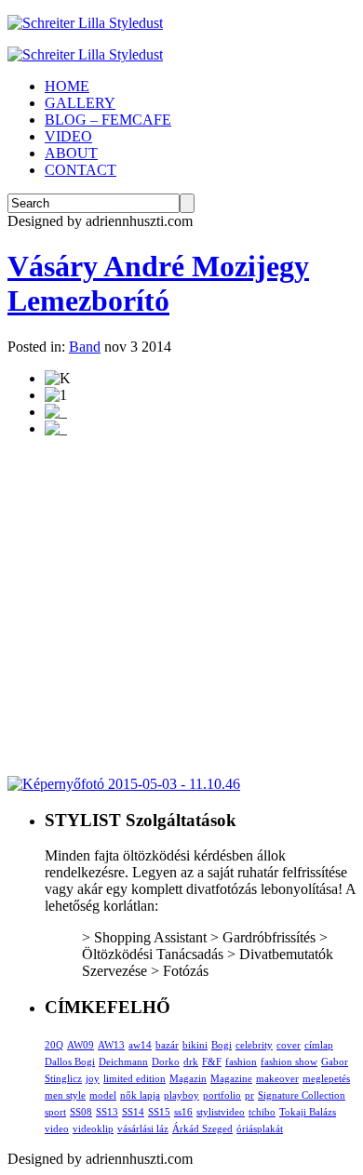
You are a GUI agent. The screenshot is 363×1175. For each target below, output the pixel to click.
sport (55, 1111)
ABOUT (71, 153)
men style (65, 1095)
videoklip (93, 1128)
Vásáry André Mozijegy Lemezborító (158, 283)
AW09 (80, 1044)
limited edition (134, 1078)
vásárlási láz (142, 1128)
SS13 (107, 1111)
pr (249, 1095)
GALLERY (80, 103)
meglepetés (326, 1078)
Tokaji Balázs (307, 1111)
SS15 (159, 1111)
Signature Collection (301, 1095)
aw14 (140, 1044)
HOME (67, 86)
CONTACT (80, 170)
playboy (181, 1095)
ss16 (183, 1111)
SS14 (133, 1111)
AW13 (111, 1044)
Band (85, 346)
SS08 (81, 1111)
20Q (54, 1044)
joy (93, 1078)
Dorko (166, 1061)
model (102, 1095)
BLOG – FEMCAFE (108, 119)
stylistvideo (220, 1111)
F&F (212, 1061)
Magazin (188, 1078)
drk (190, 1061)
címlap (318, 1044)
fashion (241, 1061)
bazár (167, 1044)
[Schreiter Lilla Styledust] (85, 23)
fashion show (289, 1061)
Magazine (231, 1078)
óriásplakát (259, 1128)
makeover (277, 1078)
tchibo (262, 1111)
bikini (195, 1044)
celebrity (254, 1044)
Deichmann (123, 1061)
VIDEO (68, 136)
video (57, 1128)
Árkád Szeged (202, 1128)
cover (288, 1044)
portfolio (222, 1095)
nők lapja (140, 1095)
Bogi (221, 1044)
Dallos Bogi (70, 1061)
